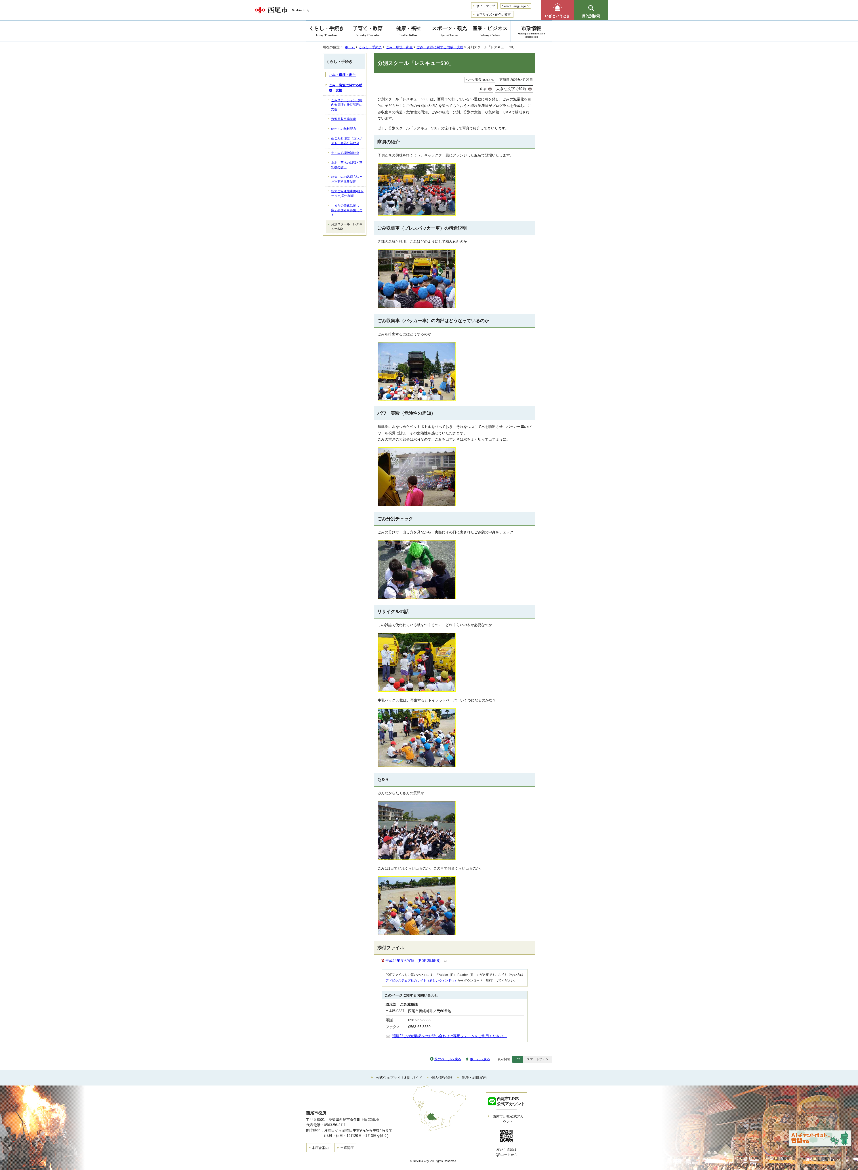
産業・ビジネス (490, 30)
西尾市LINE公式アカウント (508, 1118)
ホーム (350, 47)
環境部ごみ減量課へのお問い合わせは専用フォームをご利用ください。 (449, 1036)
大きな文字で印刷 (511, 89)
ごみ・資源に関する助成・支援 (439, 47)
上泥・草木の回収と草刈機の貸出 (346, 165)
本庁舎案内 (320, 1148)
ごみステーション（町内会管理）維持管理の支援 (346, 105)
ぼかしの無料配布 (343, 129)
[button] (557, 10)
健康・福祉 (408, 30)
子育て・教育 (368, 30)
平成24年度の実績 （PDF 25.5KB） (414, 961)
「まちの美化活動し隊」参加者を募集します (346, 210)
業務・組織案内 (474, 1077)
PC (518, 1059)
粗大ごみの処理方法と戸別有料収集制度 (346, 179)
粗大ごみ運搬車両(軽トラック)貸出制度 (347, 194)
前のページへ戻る (447, 1059)
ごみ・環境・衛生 (399, 47)
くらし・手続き (370, 47)
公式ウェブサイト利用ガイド (399, 1077)
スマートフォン (538, 1059)
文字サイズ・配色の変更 (493, 14)
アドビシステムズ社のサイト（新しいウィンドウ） (422, 980)
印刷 (483, 89)
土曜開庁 (347, 1148)
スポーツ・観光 (449, 30)
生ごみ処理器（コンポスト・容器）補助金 (346, 141)
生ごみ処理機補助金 (345, 153)
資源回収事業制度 (343, 119)
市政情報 (531, 31)
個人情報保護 (442, 1077)
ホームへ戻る (480, 1059)
